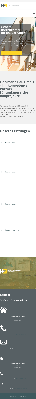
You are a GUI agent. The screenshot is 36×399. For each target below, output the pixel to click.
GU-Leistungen (9, 139)
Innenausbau (8, 168)
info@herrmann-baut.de (20, 349)
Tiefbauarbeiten (10, 226)
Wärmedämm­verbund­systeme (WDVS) (14, 198)
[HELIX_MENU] (34, 13)
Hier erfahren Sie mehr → (9, 143)
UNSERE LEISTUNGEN (11, 53)
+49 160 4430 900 (20, 335)
